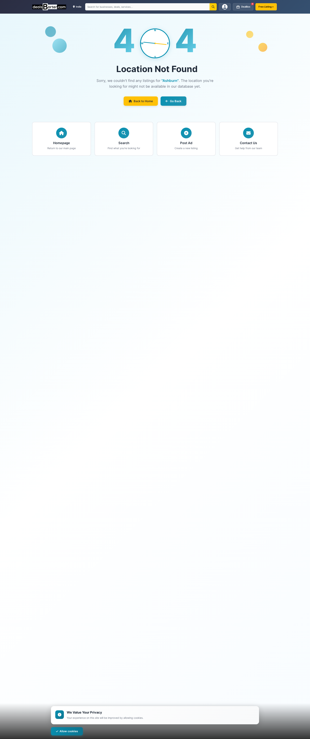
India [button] (78, 6)
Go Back (175, 101)
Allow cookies (69, 731)
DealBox (247, 5)
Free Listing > (266, 6)
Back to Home (143, 101)
